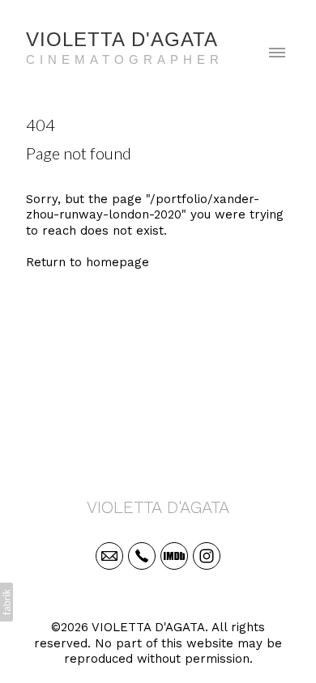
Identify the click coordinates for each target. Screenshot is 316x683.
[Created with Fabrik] (6, 602)
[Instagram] (206, 556)
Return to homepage (87, 262)
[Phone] (142, 556)
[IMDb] (174, 556)
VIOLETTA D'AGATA (158, 507)
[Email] (109, 556)
